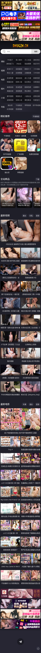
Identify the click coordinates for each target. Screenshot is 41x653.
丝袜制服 (19, 73)
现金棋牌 (28, 64)
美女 (24, 216)
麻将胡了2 (10, 64)
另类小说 (19, 100)
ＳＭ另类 (36, 73)
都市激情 (10, 96)
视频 (3, 70)
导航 (3, 107)
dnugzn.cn (20, 45)
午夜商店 (19, 105)
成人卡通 (28, 78)
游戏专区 (36, 60)
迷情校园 (10, 100)
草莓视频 (28, 105)
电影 (3, 79)
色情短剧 (19, 109)
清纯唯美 (19, 91)
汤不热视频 (37, 105)
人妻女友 (28, 96)
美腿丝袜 (10, 91)
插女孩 (10, 105)
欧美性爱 (36, 78)
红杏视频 (10, 109)
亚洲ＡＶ (10, 69)
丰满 (24, 404)
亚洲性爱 (10, 78)
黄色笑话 (28, 100)
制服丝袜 (10, 82)
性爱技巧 (36, 100)
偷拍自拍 (19, 78)
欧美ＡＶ (28, 69)
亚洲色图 (19, 87)
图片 (3, 88)
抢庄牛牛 (36, 64)
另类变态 (36, 82)
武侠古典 (36, 96)
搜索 (35, 51)
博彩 (3, 61)
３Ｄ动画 (36, 69)
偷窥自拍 (10, 87)
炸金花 (19, 64)
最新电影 (5, 404)
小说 (3, 98)
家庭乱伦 (19, 96)
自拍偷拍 (19, 69)
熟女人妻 (10, 73)
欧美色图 (28, 87)
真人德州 (19, 60)
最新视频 (5, 215)
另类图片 (36, 91)
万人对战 (28, 60)
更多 (37, 216)
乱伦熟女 (28, 82)
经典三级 (19, 82)
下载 (37, 179)
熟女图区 (28, 91)
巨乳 (31, 216)
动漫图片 (36, 87)
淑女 (31, 404)
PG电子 (10, 60)
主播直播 (28, 73)
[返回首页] (38, 648)
